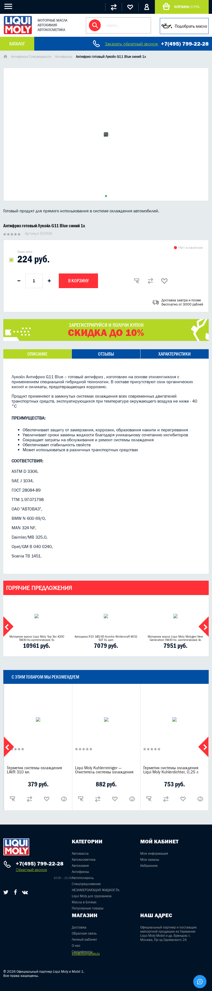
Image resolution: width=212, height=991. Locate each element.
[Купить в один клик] (137, 281)
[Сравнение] (113, 7)
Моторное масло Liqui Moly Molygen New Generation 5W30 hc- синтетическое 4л (175, 638)
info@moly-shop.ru (86, 953)
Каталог (17, 43)
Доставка (79, 927)
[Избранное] (130, 7)
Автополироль (83, 878)
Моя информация (154, 853)
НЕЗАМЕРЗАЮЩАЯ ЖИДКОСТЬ (95, 890)
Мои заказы (149, 859)
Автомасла (80, 853)
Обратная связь (84, 933)
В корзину (78, 280)
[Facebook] (15, 892)
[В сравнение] (150, 281)
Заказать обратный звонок (131, 43)
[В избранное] (164, 281)
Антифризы (63, 56)
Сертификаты (82, 952)
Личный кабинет (84, 939)
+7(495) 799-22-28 (185, 44)
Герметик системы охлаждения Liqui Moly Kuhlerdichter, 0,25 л (170, 770)
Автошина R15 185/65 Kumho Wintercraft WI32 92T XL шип (106, 638)
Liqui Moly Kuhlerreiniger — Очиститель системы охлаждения (104, 770)
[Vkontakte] (25, 892)
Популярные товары (88, 908)
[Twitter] (6, 892)
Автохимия (80, 866)
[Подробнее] (63, 799)
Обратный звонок (31, 870)
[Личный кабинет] (146, 7)
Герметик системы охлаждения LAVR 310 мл (34, 770)
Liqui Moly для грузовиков (92, 896)
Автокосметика (84, 859)
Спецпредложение (86, 884)
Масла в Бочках (84, 902)
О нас (76, 945)
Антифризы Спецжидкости (31, 56)
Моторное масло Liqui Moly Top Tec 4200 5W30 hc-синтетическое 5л (36, 638)
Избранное (149, 866)
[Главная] (5, 57)
